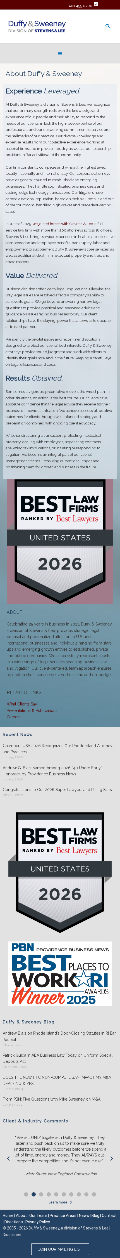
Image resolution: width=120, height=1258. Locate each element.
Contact (109, 1215)
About (21, 1215)
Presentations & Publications (32, 710)
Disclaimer (12, 1234)
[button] (8, 1159)
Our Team (38, 1215)
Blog (95, 1215)
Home (8, 1215)
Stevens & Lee (96, 1228)
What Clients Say (22, 704)
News (84, 1215)
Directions (13, 1222)
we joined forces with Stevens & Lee (63, 223)
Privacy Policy (37, 1222)
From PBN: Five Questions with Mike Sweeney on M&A (51, 1099)
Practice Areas (63, 1215)
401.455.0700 (80, 5)
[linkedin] (96, 4)
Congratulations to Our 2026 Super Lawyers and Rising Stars (57, 789)
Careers (14, 717)
